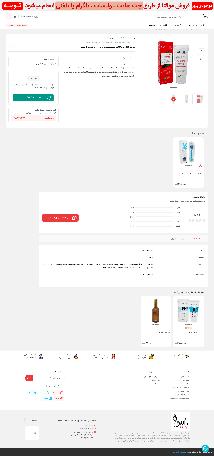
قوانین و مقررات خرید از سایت (179, 398)
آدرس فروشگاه (155, 380)
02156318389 (19, 118)
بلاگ (187, 384)
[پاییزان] (205, 16)
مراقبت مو (188, 28)
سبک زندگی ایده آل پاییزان (156, 25)
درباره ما (157, 384)
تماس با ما (185, 380)
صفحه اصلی (185, 376)
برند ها (177, 25)
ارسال (29, 378)
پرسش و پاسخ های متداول (152, 376)
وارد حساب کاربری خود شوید (58, 218)
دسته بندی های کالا (195, 25)
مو (196, 28)
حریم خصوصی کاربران (182, 395)
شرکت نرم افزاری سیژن (179, 452)
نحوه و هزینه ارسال (183, 391)
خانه (201, 28)
